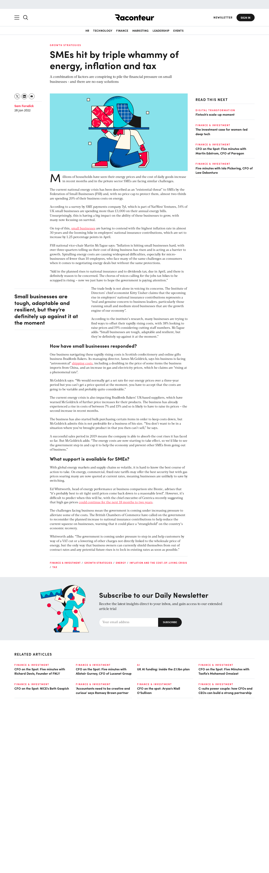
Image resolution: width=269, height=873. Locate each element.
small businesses (83, 228)
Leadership (161, 30)
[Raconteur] (134, 17)
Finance (122, 30)
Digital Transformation (215, 110)
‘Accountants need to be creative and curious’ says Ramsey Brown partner (103, 690)
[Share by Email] (32, 96)
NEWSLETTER (223, 17)
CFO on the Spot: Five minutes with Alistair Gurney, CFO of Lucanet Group (104, 671)
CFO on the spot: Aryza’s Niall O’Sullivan (158, 690)
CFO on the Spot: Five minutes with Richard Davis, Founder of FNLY (39, 671)
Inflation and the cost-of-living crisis (158, 562)
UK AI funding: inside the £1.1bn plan (163, 669)
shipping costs (82, 363)
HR (87, 30)
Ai (138, 664)
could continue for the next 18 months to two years (115, 502)
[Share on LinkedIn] (24, 96)
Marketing (140, 30)
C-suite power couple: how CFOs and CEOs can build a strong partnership (225, 690)
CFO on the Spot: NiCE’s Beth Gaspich (41, 688)
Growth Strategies (65, 45)
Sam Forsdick (24, 105)
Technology (102, 30)
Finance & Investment (65, 562)
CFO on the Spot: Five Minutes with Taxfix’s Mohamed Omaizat (224, 671)
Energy (121, 562)
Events (178, 30)
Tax (54, 567)
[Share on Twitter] (17, 96)
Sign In (245, 17)
